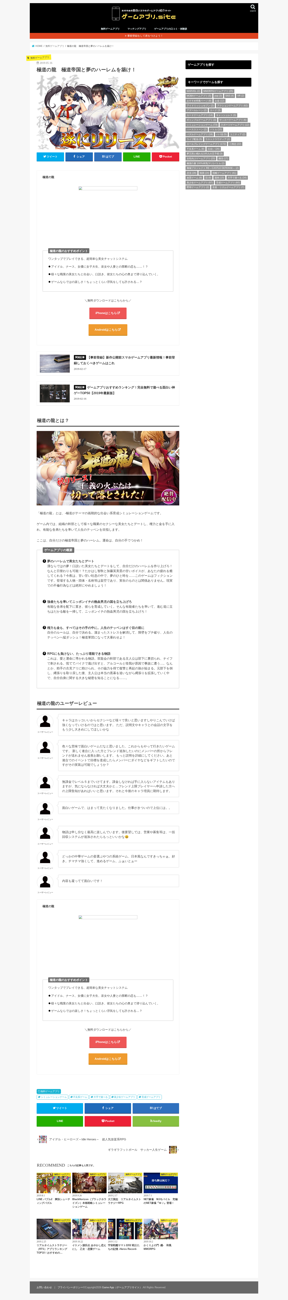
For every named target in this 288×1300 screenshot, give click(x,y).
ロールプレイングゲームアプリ (206, 144)
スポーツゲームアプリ (235, 124)
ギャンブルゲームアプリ (201, 120)
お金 (219, 100)
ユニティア (237, 134)
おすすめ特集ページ (199, 100)
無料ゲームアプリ (110, 28)
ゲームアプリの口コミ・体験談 (170, 28)
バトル (216, 129)
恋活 (191, 173)
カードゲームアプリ (200, 115)
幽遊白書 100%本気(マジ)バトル (206, 163)
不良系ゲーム (80, 1097)
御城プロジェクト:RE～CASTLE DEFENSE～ (213, 168)
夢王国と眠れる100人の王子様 (205, 153)
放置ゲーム (194, 177)
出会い (214, 149)
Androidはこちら (106, 329)
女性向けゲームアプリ (201, 158)
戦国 (204, 173)
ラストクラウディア (217, 139)
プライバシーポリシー (70, 1287)
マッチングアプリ (137, 28)
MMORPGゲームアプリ (218, 91)
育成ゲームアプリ (151, 1097)
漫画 (219, 177)
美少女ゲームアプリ (124, 1097)
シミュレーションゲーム (54, 1097)
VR (240, 95)
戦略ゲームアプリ (224, 173)
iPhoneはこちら (106, 313)
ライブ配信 (194, 139)
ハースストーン (197, 129)
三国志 (235, 144)
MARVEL (193, 91)
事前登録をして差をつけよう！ (145, 35)
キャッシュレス (226, 115)
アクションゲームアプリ (232, 105)
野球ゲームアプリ (198, 187)
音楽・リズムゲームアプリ (228, 187)
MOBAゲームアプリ (199, 95)
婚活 (223, 158)
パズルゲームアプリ (200, 134)
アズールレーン (197, 110)
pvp (218, 95)
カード (215, 110)
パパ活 (221, 134)
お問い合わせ (44, 1287)
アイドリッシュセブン (200, 105)
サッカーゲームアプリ (232, 120)
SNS (229, 95)
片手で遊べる (101, 1097)
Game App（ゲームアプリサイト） (122, 1287)
